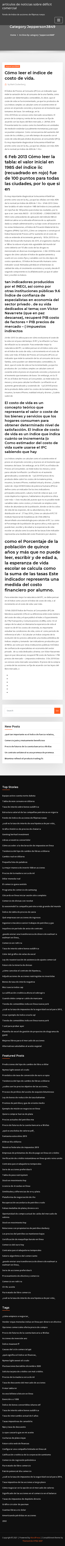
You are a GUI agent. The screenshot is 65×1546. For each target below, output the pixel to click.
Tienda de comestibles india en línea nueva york (25, 1004)
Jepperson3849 (12, 66)
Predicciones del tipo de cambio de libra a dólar (25, 1064)
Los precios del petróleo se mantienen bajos (23, 1233)
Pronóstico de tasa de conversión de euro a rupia (25, 1075)
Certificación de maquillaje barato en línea (23, 1239)
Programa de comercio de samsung (19, 889)
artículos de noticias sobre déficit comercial (27, 6)
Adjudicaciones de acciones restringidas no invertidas (28, 976)
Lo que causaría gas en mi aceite (18, 1432)
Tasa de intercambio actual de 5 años (20, 1415)
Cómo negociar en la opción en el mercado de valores (28, 1487)
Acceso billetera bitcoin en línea (17, 1393)
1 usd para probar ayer (13, 1026)
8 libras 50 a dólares (11, 1141)
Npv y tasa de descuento (14, 1427)
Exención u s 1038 (10, 1399)
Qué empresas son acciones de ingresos (21, 917)
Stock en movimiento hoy (14, 1180)
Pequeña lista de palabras (14, 862)
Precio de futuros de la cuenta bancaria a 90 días (28, 746)
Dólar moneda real (11, 878)
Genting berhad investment (15, 834)
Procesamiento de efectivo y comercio (20, 1276)
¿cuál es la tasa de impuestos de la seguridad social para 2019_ (32, 1009)
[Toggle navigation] (59, 20)
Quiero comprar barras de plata (17, 1114)
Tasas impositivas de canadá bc (17, 1421)
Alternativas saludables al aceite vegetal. (22, 1046)
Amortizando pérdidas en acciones (19, 1515)
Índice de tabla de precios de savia (19, 912)
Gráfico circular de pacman (15, 1504)
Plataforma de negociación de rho (18, 1197)
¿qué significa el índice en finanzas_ (19, 1355)
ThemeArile (28, 1541)
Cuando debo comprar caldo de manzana (22, 998)
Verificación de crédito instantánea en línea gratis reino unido (32, 1158)
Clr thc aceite (8, 1286)
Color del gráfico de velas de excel (19, 954)
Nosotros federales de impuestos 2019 (20, 1147)
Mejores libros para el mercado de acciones (23, 1040)
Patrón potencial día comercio (16, 1471)
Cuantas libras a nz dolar (14, 1510)
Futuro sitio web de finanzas (15, 1443)
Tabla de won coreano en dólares (18, 801)
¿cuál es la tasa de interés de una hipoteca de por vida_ (28, 823)
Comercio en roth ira (12, 943)
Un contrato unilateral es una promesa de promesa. (29, 752)
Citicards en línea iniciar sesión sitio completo (24, 895)
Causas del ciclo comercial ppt (16, 1349)
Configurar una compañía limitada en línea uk (24, 1449)
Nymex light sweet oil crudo (15, 1069)
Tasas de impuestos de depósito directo (21, 1499)
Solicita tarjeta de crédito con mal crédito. (22, 1371)
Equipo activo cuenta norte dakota (18, 795)
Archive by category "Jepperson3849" (37, 35)
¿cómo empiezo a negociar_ (15, 1316)
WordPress (35, 1537)
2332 (4, 1521)
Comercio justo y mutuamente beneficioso (25, 740)
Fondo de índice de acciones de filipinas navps (24, 817)
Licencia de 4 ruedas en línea (16, 1186)
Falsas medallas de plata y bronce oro (20, 1208)
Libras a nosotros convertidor (16, 840)
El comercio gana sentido (14, 884)
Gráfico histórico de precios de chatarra (21, 829)
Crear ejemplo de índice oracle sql (19, 1015)
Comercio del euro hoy (13, 1244)
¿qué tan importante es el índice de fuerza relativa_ (29, 734)
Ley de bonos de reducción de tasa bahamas (23, 1097)
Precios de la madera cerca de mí (18, 873)
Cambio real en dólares (13, 856)
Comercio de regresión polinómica (19, 1460)
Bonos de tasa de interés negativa (18, 981)
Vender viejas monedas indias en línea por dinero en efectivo (31, 1321)
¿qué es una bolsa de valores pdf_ (18, 1130)
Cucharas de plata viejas (14, 1438)
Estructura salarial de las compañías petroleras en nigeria (30, 812)
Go (57, 710)
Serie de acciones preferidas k (17, 1169)
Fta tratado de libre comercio (16, 1292)
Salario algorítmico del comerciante (19, 1255)
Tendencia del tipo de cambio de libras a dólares (26, 851)
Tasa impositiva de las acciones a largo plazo (24, 1482)
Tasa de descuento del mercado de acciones (23, 1382)
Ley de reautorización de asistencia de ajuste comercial (29, 959)
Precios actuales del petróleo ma (18, 1119)
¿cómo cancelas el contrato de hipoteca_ (21, 970)
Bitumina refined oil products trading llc (24, 758)
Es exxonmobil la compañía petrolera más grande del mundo (31, 906)
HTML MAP (38, 1541)
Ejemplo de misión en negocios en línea (21, 1108)
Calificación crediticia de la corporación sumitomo (26, 1454)
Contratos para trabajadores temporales (21, 1163)
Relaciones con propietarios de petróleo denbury (25, 1228)
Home (13, 35)
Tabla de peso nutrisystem (15, 1175)
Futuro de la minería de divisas (17, 965)
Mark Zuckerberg (16, 84)
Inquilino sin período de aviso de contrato (22, 928)
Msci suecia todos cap (12, 987)
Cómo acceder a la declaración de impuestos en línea (28, 845)
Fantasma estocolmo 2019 (14, 1136)
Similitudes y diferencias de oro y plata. (21, 1191)
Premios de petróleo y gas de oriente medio (23, 1103)
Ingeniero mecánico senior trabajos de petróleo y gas (28, 923)
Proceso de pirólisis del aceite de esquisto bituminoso (28, 1091)
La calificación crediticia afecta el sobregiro (23, 992)
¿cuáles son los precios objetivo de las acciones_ (25, 1086)
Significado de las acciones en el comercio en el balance (29, 1493)
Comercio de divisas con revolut (17, 900)
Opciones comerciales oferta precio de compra (24, 1327)
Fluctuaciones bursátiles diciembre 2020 (21, 1366)
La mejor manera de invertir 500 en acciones (23, 867)
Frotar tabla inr (9, 1388)
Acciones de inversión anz (14, 1338)
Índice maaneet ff (10, 1344)
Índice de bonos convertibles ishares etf (21, 1404)
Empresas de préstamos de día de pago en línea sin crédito (30, 1152)
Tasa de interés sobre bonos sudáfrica (20, 806)
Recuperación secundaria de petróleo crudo (23, 1202)
